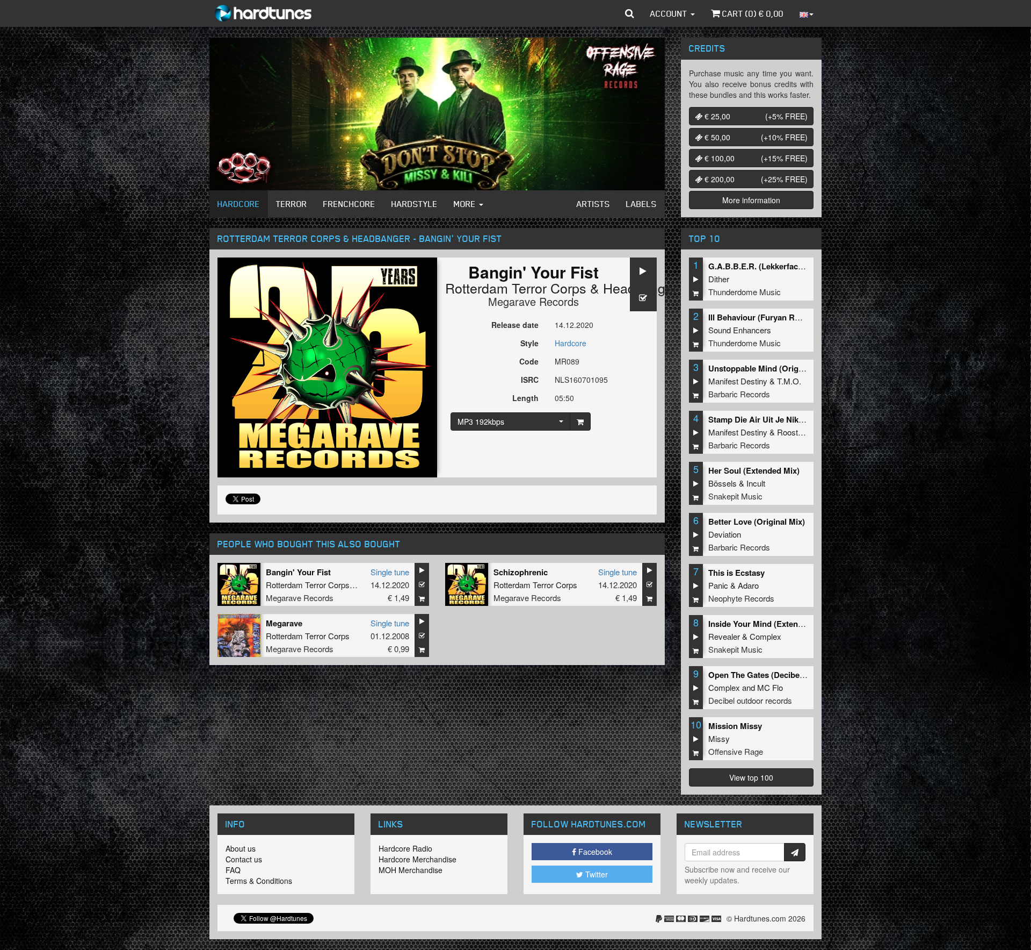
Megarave (284, 623)
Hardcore (238, 203)
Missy (719, 738)
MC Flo (770, 687)
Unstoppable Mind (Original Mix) (769, 368)
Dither (718, 278)
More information (751, 200)
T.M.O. (789, 381)
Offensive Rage (735, 751)
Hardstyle (414, 203)
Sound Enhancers (739, 329)
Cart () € (751, 13)
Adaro (748, 585)
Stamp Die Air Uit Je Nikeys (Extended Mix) (789, 419)
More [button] (466, 203)
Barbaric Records (739, 393)
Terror (291, 203)
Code (529, 361)
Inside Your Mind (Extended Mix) (769, 624)
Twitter (595, 874)
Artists (593, 203)
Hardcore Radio (405, 848)
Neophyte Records (741, 598)
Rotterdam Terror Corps (515, 287)
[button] (629, 13)
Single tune (390, 571)
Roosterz (793, 432)
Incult (755, 483)
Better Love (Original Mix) (756, 521)
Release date (515, 324)
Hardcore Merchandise (417, 859)
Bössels (722, 483)
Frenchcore (349, 203)
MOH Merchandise (410, 870)
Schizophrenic (520, 572)
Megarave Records (533, 301)
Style (529, 343)
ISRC (530, 379)
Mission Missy (735, 726)
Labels (641, 203)
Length (525, 397)
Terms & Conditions (259, 880)
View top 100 (751, 777)
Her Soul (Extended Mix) (754, 470)
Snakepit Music (735, 496)
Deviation (724, 534)
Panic (718, 585)
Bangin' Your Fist (298, 572)
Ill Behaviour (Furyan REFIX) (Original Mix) (788, 317)
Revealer (724, 636)
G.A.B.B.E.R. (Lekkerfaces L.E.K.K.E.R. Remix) (795, 266)
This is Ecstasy (736, 572)
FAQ (233, 870)
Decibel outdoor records (750, 700)
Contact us (244, 859)
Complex (765, 636)
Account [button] (669, 13)
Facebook (594, 851)
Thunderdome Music (744, 291)
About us (241, 848)
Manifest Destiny (737, 381)
